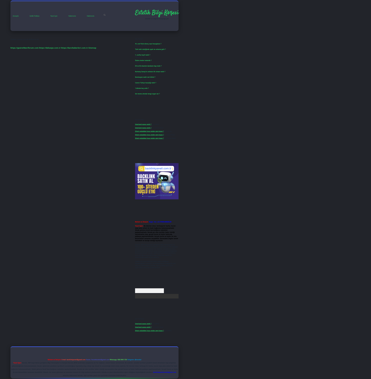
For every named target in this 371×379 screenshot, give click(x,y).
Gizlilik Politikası (34, 16)
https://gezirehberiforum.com (24, 48)
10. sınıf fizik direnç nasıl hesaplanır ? (148, 44)
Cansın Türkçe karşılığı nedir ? (145, 83)
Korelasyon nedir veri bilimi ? (145, 77)
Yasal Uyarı (53, 16)
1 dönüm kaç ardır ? (142, 88)
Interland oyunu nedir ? (143, 124)
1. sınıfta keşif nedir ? (142, 55)
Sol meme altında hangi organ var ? (147, 94)
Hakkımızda (72, 16)
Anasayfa (16, 16)
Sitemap (92, 48)
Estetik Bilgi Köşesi (157, 13)
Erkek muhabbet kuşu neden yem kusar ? (149, 131)
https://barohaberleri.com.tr (74, 48)
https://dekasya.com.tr (50, 48)
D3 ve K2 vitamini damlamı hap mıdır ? (148, 66)
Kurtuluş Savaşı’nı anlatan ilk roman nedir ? (150, 72)
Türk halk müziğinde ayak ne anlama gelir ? (150, 49)
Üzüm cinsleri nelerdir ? (143, 60)
